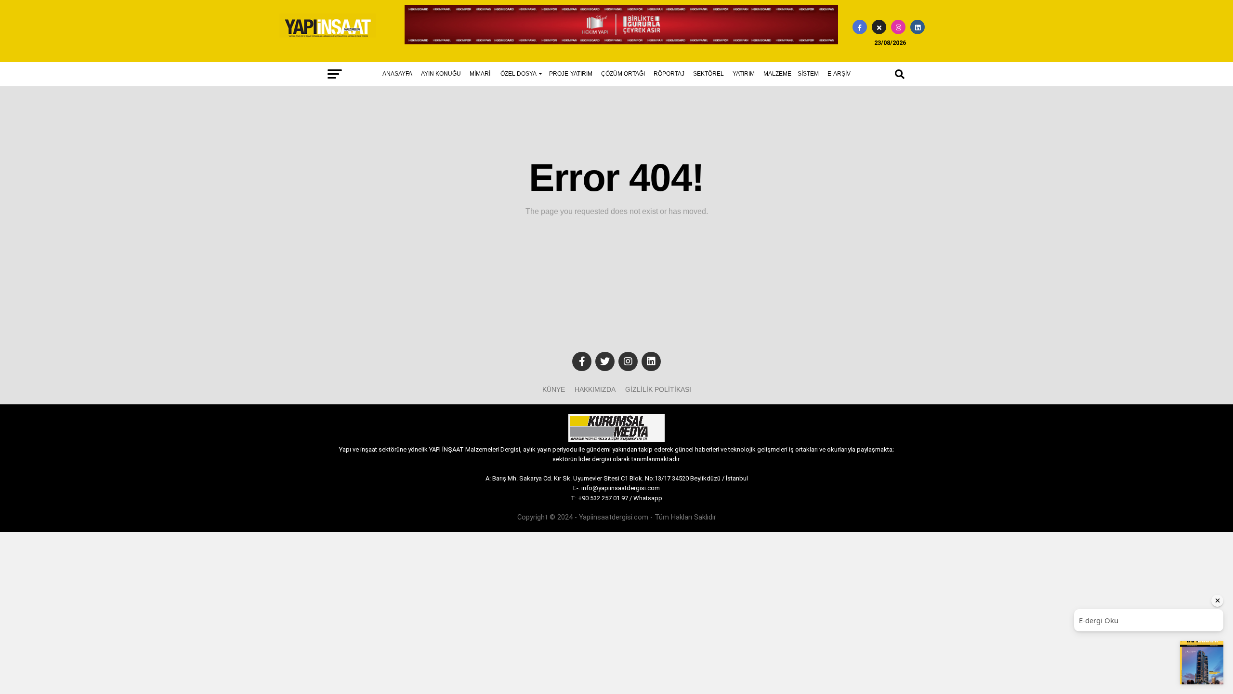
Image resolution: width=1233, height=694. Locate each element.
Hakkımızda (595, 389)
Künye (553, 389)
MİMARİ (480, 73)
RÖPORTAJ (669, 73)
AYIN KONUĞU (441, 73)
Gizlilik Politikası (658, 389)
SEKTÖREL (708, 73)
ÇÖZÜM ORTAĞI (623, 73)
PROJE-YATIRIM (570, 73)
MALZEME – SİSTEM (791, 73)
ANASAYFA (397, 73)
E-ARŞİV (839, 73)
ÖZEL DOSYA (518, 73)
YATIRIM (744, 73)
